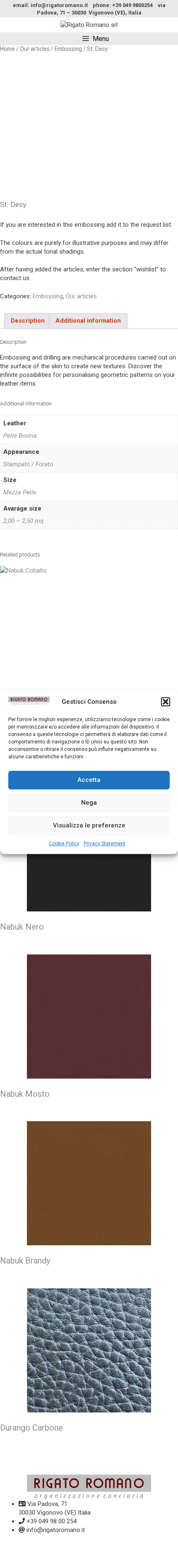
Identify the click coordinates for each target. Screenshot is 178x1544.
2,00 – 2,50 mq (23, 521)
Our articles (35, 49)
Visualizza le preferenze (89, 825)
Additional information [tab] (88, 320)
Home (7, 49)
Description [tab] (28, 320)
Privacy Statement (104, 843)
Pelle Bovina (20, 435)
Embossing (68, 49)
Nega (89, 802)
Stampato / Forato (28, 464)
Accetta (89, 780)
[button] (165, 702)
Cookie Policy (64, 843)
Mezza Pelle (19, 492)
